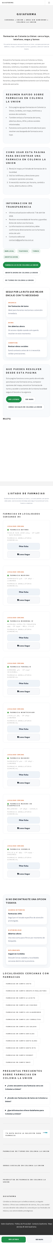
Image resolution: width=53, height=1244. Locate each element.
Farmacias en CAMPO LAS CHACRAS (21, 1005)
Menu (49, 2)
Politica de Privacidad (23, 1224)
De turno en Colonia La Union (19, 280)
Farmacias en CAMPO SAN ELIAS (20, 1033)
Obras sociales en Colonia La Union (25, 407)
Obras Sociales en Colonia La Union (23, 1165)
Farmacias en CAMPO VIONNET (19, 1055)
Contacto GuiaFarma (39, 1224)
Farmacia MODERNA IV (21, 621)
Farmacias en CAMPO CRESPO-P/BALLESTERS (26, 991)
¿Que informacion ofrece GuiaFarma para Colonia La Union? (24, 1112)
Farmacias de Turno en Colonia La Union (26, 1151)
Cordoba (9, 20)
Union (20, 20)
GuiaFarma (7, 3)
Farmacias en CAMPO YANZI (18, 1062)
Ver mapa (29, 399)
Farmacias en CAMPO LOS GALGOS (21, 1026)
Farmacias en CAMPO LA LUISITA (20, 998)
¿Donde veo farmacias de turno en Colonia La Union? (26, 1100)
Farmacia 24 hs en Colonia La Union (21, 265)
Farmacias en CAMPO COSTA (18, 983)
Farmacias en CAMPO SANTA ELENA (21, 1041)
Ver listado (13, 399)
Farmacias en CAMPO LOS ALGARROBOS (23, 1012)
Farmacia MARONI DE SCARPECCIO (19, 804)
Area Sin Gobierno (36, 20)
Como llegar (24, 554)
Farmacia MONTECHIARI (22, 712)
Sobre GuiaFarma (7, 1224)
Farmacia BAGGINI (19, 758)
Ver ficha (24, 546)
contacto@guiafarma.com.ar (21, 240)
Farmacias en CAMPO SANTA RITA (21, 1048)
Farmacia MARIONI (19, 575)
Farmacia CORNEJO (19, 849)
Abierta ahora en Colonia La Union (21, 273)
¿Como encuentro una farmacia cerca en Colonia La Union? (24, 1087)
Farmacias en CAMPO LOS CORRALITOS (23, 1019)
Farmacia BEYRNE (19, 530)
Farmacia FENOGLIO (20, 667)
